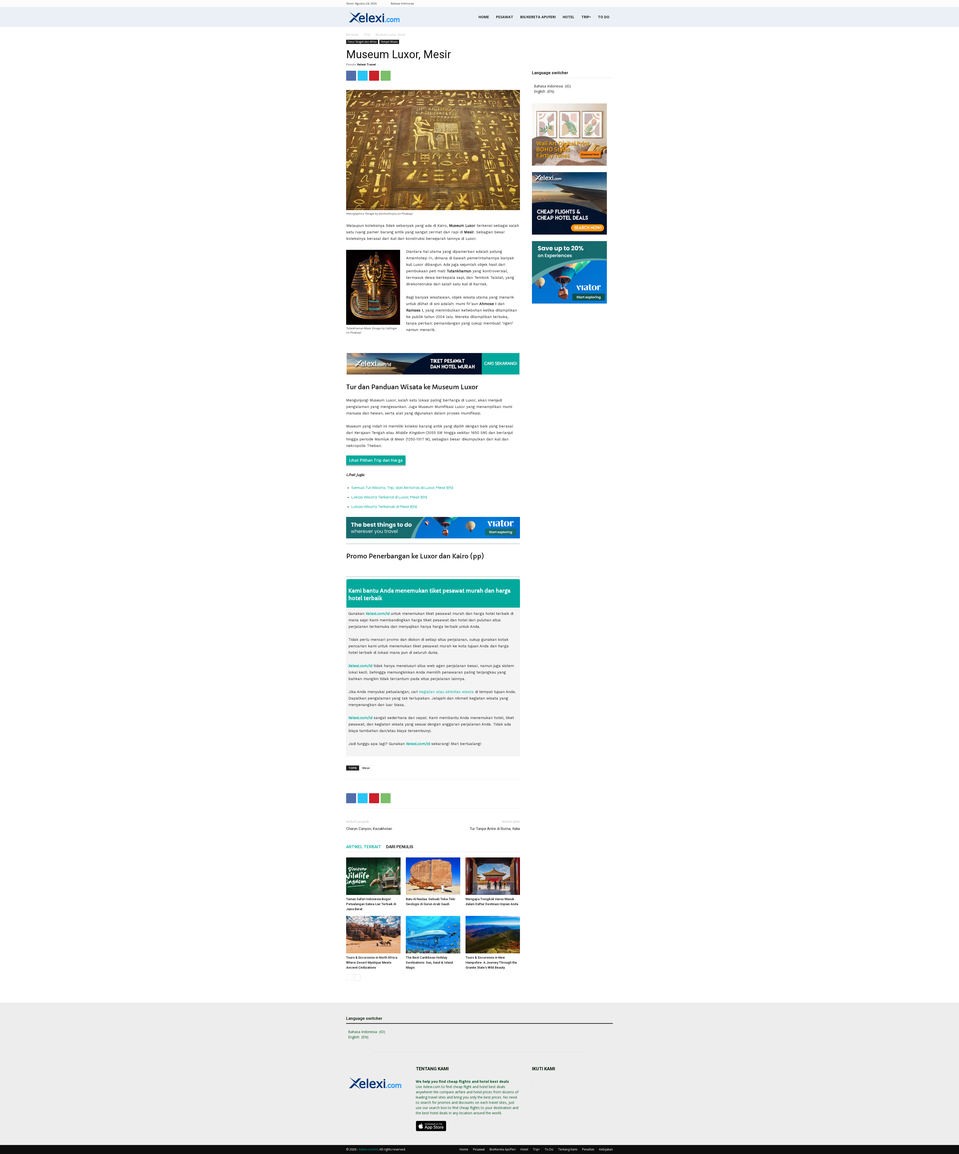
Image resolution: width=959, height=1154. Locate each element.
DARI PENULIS (399, 846)
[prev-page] (349, 977)
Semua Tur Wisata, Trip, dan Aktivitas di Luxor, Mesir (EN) (402, 488)
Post (367, 34)
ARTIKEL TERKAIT (363, 846)
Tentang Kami (567, 1149)
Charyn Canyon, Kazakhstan (369, 828)
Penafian (588, 1149)
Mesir (366, 768)
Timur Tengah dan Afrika (362, 41)
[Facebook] (592, 3)
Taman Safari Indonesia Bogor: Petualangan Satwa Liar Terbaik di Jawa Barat (371, 904)
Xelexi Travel (366, 64)
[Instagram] (601, 3)
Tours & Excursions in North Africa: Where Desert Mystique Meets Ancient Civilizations (372, 962)
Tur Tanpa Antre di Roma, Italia (495, 828)
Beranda (352, 34)
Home (484, 16)
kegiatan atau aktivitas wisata (446, 692)
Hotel (568, 16)
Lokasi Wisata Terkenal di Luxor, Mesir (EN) (389, 497)
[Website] (609, 3)
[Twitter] (363, 76)
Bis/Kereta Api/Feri (538, 16)
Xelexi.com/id (368, 1149)
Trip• (586, 16)
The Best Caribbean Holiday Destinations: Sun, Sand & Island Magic (429, 962)
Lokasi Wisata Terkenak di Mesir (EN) (384, 507)
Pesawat (504, 16)
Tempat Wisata (389, 41)
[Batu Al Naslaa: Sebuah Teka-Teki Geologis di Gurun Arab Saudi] (433, 876)
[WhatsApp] (386, 76)
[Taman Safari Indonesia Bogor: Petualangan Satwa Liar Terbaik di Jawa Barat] (373, 876)
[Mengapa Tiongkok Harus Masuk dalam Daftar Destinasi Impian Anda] (493, 876)
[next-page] (357, 977)
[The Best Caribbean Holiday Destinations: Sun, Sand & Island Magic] (433, 934)
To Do (603, 16)
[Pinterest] (374, 76)
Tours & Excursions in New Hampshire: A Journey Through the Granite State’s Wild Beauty (491, 962)
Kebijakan (606, 1149)
